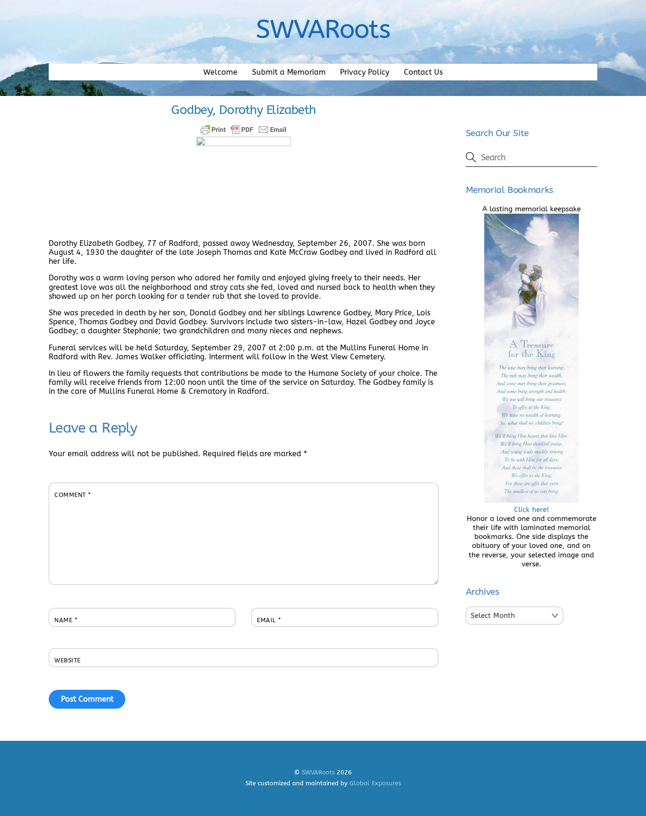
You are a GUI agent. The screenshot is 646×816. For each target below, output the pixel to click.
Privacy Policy (364, 72)
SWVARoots (318, 772)
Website (67, 660)
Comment (72, 494)
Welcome (220, 72)
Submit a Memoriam (289, 72)
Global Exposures (375, 783)
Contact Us (423, 72)
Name (66, 620)
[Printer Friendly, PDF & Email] (243, 129)
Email (269, 620)
